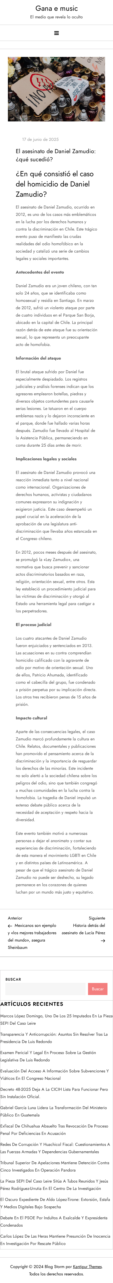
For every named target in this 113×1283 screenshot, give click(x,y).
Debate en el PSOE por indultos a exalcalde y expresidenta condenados (53, 1221)
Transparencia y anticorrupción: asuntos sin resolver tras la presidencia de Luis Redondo (54, 1038)
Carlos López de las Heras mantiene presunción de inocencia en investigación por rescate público (55, 1240)
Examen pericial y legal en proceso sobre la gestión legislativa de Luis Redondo (48, 1056)
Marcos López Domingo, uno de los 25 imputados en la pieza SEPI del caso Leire (56, 1019)
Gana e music (56, 8)
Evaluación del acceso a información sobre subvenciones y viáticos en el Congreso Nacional (54, 1074)
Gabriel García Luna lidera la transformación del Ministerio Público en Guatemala (53, 1111)
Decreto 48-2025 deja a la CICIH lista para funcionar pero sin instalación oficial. (54, 1093)
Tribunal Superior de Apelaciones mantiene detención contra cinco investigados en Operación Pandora (54, 1166)
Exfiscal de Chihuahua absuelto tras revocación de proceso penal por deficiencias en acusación (54, 1129)
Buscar (13, 979)
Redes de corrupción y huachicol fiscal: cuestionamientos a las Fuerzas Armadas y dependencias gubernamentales (55, 1148)
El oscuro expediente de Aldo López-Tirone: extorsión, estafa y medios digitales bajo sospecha (55, 1203)
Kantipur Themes (87, 1267)
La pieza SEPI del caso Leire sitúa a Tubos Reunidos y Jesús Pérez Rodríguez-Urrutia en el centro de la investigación (54, 1184)
